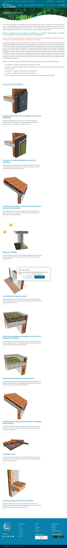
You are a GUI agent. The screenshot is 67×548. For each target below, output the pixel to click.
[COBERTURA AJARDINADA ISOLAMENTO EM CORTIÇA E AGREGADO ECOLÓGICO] (16, 311)
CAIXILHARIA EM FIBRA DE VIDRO (14, 296)
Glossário (37, 529)
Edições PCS (53, 527)
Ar (19, 527)
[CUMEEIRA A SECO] (16, 438)
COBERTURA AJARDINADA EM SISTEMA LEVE (18, 378)
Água (20, 525)
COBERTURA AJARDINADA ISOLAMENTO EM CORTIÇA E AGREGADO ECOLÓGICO (22, 337)
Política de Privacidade (26, 274)
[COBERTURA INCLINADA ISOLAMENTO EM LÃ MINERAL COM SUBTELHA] (16, 393)
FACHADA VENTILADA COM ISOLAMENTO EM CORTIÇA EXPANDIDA (22, 117)
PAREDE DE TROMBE (10, 252)
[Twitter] (10, 536)
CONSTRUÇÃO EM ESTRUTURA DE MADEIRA (18, 501)
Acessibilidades (22, 523)
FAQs (36, 525)
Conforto (21, 529)
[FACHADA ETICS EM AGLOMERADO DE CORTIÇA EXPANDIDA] (16, 133)
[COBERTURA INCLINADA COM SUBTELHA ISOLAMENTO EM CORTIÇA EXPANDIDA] (16, 177)
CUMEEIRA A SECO (9, 454)
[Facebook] (3, 536)
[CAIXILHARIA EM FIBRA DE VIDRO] (16, 267)
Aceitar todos (39, 277)
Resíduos (21, 534)
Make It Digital (20, 546)
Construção (21, 530)
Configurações (28, 277)
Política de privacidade (56, 530)
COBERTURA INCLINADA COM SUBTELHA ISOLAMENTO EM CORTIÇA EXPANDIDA (22, 207)
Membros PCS (38, 530)
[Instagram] (5, 536)
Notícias (36, 523)
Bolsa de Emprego (55, 523)
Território (21, 536)
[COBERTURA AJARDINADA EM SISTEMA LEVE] (16, 353)
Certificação (37, 527)
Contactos (53, 529)
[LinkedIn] (8, 536)
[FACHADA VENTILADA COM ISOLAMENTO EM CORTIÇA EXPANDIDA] (16, 88)
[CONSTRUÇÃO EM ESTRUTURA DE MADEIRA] (16, 469)
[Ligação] (9, 5)
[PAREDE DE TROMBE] (16, 223)
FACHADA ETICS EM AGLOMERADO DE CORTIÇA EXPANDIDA (19, 161)
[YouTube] (13, 536)
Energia (20, 532)
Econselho (53, 525)
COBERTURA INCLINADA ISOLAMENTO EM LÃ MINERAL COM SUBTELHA (22, 422)
